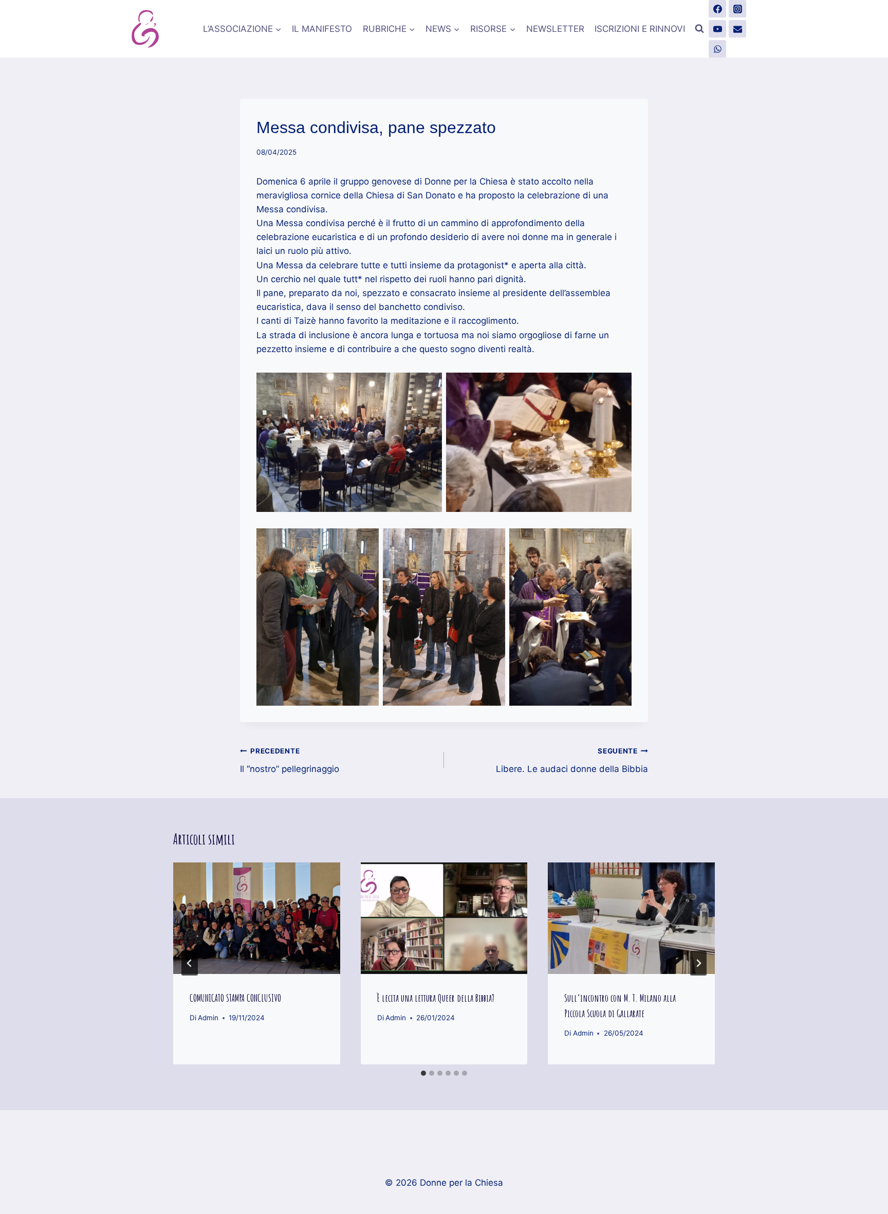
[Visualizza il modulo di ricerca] (699, 29)
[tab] (423, 1073)
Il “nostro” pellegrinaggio (289, 760)
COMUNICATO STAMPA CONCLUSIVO (235, 997)
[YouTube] (717, 29)
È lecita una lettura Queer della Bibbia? (435, 997)
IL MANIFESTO (322, 29)
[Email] (737, 29)
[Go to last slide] (189, 963)
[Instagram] (737, 8)
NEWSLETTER (555, 29)
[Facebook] (717, 8)
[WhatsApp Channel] (717, 49)
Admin (208, 1018)
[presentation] (256, 917)
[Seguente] (698, 963)
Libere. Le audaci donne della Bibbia (572, 760)
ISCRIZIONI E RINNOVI (640, 29)
